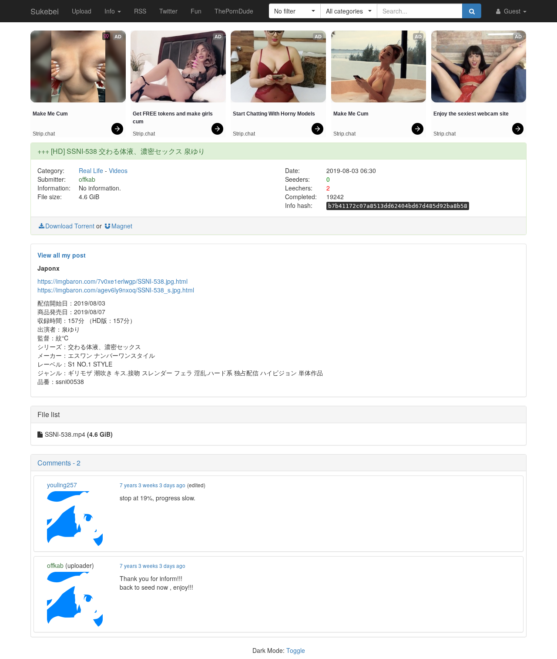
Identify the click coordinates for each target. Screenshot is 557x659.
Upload (81, 11)
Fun (196, 11)
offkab (87, 179)
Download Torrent (69, 225)
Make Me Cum (50, 114)
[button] (295, 10)
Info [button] (110, 11)
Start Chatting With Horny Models (274, 114)
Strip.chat (44, 134)
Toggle (295, 650)
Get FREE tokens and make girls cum (173, 118)
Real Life (91, 170)
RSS (140, 11)
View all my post (61, 255)
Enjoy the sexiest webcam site (471, 114)
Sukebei (44, 11)
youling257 (62, 484)
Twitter (168, 11)
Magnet (121, 225)
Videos (118, 170)
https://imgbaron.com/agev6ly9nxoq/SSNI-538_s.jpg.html (115, 289)
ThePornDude (234, 11)
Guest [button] (512, 11)
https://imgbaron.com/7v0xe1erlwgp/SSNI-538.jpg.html (112, 281)
